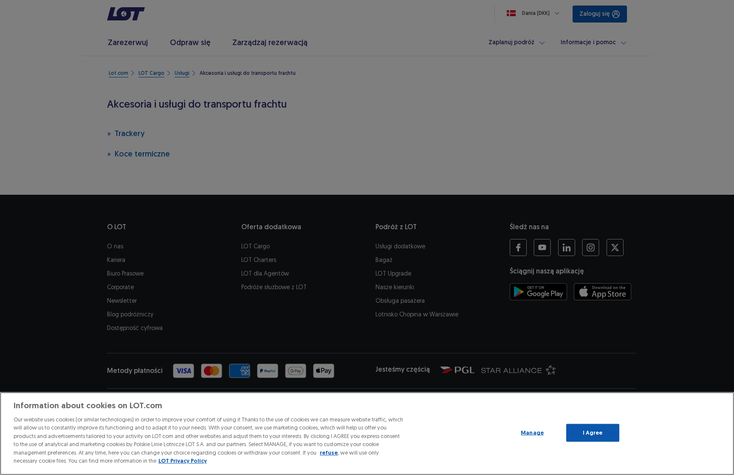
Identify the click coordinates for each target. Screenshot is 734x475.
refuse (329, 452)
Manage (532, 432)
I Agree (593, 432)
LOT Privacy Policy (182, 461)
